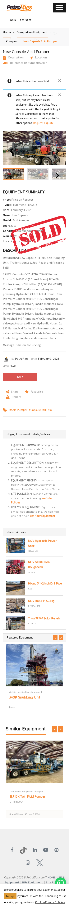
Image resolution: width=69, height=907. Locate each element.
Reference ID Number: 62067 (28, 63)
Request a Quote (43, 123)
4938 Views (17, 814)
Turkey (31, 572)
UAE (30, 588)
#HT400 (47, 410)
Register (25, 20)
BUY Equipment (32, 882)
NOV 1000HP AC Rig (41, 601)
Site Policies (54, 882)
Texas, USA (33, 551)
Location (40, 57)
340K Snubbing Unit (24, 697)
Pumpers (12, 41)
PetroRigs (21, 358)
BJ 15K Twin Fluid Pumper (27, 796)
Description (16, 57)
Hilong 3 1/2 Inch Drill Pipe (45, 583)
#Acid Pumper (18, 410)
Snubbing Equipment (31, 691)
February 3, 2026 (48, 358)
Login (12, 20)
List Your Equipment (42, 516)
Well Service (15, 691)
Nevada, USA (34, 606)
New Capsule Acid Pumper (40, 41)
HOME (51, 877)
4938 (13, 366)
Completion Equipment (32, 32)
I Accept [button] (10, 896)
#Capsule (35, 410)
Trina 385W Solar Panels (44, 618)
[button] (5, 20)
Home (7, 32)
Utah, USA (33, 623)
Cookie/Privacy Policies (50, 902)
